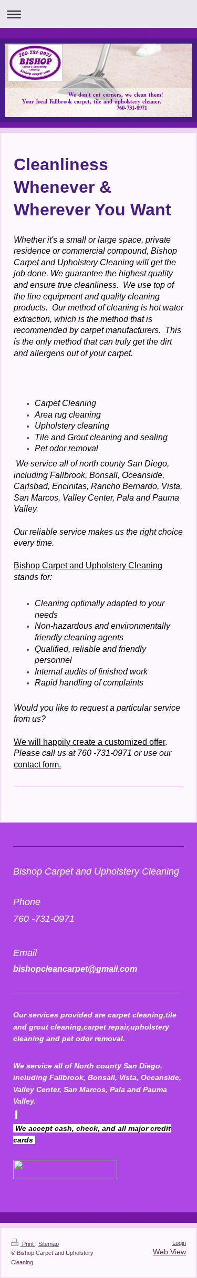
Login (179, 1243)
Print (27, 1244)
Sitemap (48, 1244)
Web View (169, 1252)
